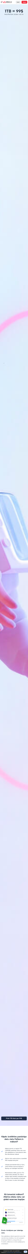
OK (25, 1251)
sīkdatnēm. (19, 1252)
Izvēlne (1, 2)
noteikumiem (10, 1252)
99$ (14, 1118)
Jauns (24, 2)
